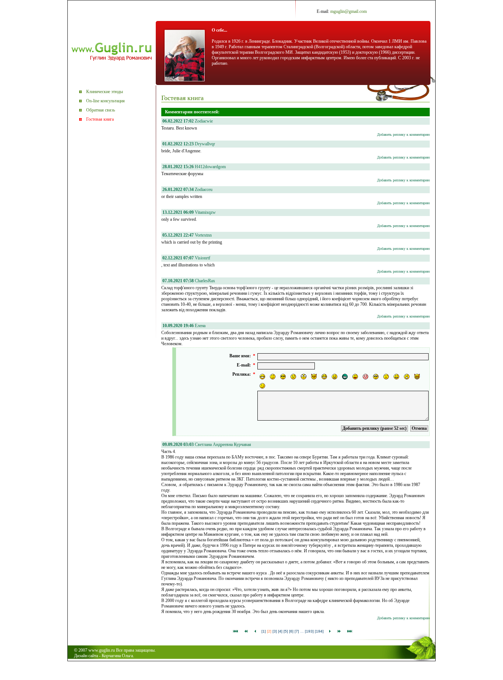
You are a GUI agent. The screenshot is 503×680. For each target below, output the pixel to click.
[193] (309, 631)
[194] (319, 631)
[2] (269, 631)
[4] (280, 631)
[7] (297, 631)
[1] (263, 631)
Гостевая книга (100, 119)
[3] (274, 631)
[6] (291, 631)
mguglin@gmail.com (348, 11)
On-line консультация (105, 100)
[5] (286, 631)
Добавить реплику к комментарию (403, 134)
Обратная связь (100, 110)
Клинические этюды (104, 91)
